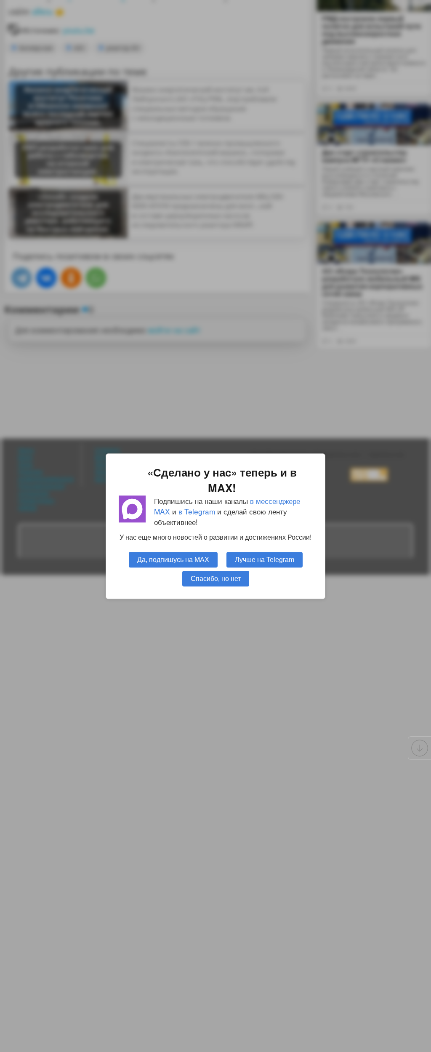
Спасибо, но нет (216, 578)
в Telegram (196, 511)
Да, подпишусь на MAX (173, 559)
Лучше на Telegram (264, 559)
